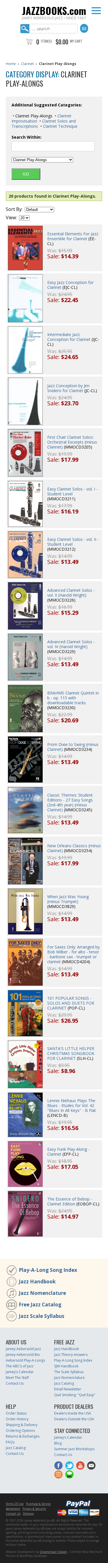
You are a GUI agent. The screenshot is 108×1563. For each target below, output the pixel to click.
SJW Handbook (66, 1366)
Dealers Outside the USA (74, 1419)
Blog (58, 1443)
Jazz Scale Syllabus (41, 1316)
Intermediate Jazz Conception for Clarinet (68, 337)
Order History (17, 1419)
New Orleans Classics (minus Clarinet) (74, 848)
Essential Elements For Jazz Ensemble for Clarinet (72, 236)
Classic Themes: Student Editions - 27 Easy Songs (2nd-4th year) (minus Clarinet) (70, 802)
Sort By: (14, 209)
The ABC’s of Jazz (19, 1366)
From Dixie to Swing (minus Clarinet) (72, 747)
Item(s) (46, 41)
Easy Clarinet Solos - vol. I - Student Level (72, 491)
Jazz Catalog (64, 1383)
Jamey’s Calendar (20, 1371)
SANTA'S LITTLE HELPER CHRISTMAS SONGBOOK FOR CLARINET (70, 1053)
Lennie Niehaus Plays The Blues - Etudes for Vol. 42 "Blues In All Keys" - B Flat (71, 1105)
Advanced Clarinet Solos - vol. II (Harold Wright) (71, 592)
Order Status (16, 1413)
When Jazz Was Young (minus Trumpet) (68, 899)
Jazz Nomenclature (42, 1293)
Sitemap (28, 1514)
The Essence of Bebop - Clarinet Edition (69, 1201)
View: (11, 217)
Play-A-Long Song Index (48, 1270)
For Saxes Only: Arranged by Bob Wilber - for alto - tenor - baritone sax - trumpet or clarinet (73, 954)
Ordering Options (20, 1430)
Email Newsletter (67, 1389)
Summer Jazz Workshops (74, 1448)
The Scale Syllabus (69, 1371)
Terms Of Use (15, 1504)
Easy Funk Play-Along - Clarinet (68, 1151)
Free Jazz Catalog (40, 1304)
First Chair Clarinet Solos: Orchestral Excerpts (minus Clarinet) (72, 442)
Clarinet (27, 63)
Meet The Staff (17, 1377)
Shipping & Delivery (21, 1424)
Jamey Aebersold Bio (23, 1354)
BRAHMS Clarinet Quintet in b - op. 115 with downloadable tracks (73, 697)
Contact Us (15, 1383)
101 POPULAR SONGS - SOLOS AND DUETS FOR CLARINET (70, 1003)
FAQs (10, 1442)
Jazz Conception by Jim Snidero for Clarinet (68, 388)
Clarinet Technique (59, 126)
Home (11, 63)
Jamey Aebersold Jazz (23, 1348)
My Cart (76, 41)
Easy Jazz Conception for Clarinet (70, 285)
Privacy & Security (34, 1509)
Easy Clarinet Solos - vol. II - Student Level (73, 542)
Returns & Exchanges (22, 1436)
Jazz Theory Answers (71, 1354)
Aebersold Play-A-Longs (25, 1360)
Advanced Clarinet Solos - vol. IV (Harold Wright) (71, 644)
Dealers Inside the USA (72, 1413)
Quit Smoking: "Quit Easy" (74, 1394)
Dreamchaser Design (53, 1552)
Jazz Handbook (37, 1281)
